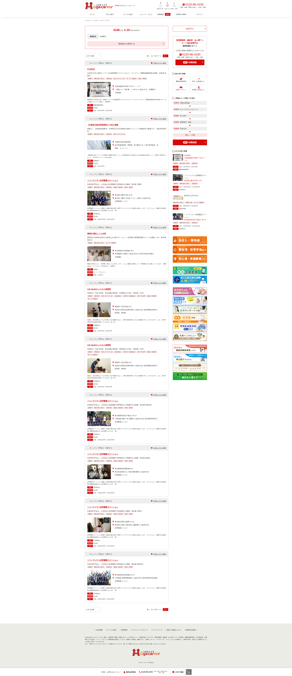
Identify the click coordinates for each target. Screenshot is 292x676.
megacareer (88, 20)
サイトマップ (157, 630)
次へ (165, 56)
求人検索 (95, 20)
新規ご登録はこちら (174, 630)
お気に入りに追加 (159, 63)
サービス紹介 (128, 14)
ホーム (92, 14)
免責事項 (124, 630)
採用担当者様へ (181, 14)
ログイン (200, 14)
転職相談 (163, 14)
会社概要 (99, 630)
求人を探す (110, 14)
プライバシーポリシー (140, 630)
